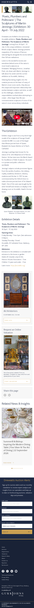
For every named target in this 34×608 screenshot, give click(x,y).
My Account (5, 565)
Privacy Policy (5, 577)
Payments (4, 563)
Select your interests (8, 523)
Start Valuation (11, 381)
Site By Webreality (7, 606)
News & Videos (6, 556)
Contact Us (5, 560)
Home (3, 547)
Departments (5, 551)
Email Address (6, 515)
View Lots (8, 320)
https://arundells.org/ (18, 265)
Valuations (4, 554)
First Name (5, 500)
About (3, 558)
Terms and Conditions (7, 575)
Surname (4, 508)
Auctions (4, 549)
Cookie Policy (5, 579)
